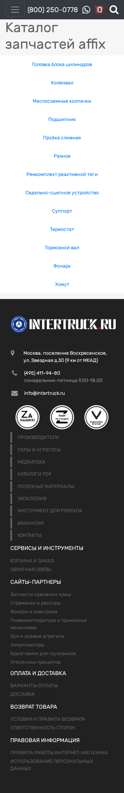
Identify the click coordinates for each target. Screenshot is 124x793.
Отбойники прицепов (35, 662)
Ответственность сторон (42, 728)
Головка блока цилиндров (62, 64)
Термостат (62, 229)
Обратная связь (30, 569)
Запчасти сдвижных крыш (40, 594)
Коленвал (62, 83)
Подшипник (62, 119)
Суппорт (62, 211)
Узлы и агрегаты (39, 450)
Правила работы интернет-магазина (59, 753)
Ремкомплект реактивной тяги (62, 174)
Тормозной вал (62, 248)
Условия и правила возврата (47, 719)
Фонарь (62, 266)
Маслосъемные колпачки (62, 101)
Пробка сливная (62, 138)
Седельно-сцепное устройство (62, 193)
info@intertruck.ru (44, 393)
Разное (62, 156)
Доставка (22, 694)
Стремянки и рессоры (35, 603)
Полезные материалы (46, 486)
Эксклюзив (32, 499)
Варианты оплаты (34, 686)
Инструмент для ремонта (50, 511)
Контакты (30, 535)
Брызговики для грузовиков (43, 653)
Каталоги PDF (35, 474)
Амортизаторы (27, 645)
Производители (38, 437)
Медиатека (31, 462)
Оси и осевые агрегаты (37, 636)
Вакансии (31, 523)
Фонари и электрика (34, 612)
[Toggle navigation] (15, 10)
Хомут (62, 284)
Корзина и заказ (32, 561)
